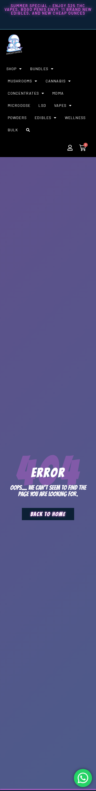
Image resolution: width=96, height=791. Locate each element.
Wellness (75, 117)
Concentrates (23, 93)
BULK (13, 130)
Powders (17, 117)
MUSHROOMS (20, 81)
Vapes (60, 105)
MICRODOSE (19, 105)
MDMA (58, 93)
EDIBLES (43, 117)
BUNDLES (39, 68)
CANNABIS (56, 81)
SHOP (11, 68)
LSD (42, 105)
